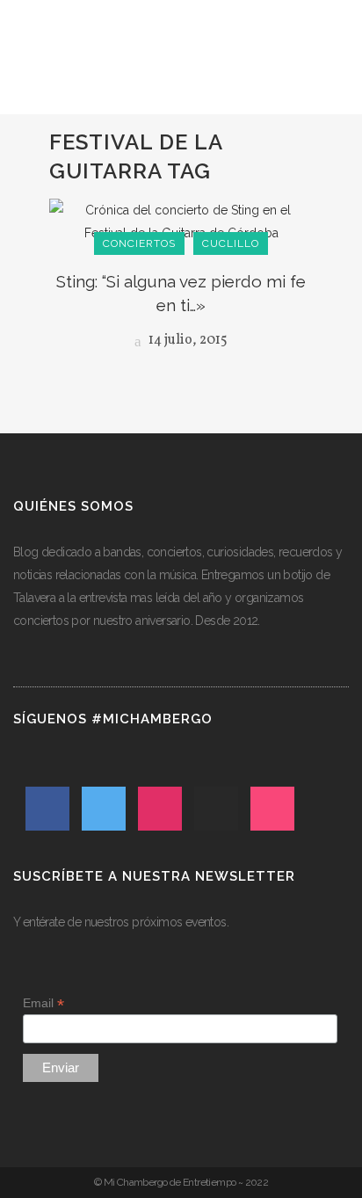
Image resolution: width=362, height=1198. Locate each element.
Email (43, 1003)
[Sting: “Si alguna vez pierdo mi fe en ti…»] (181, 221)
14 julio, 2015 (187, 340)
